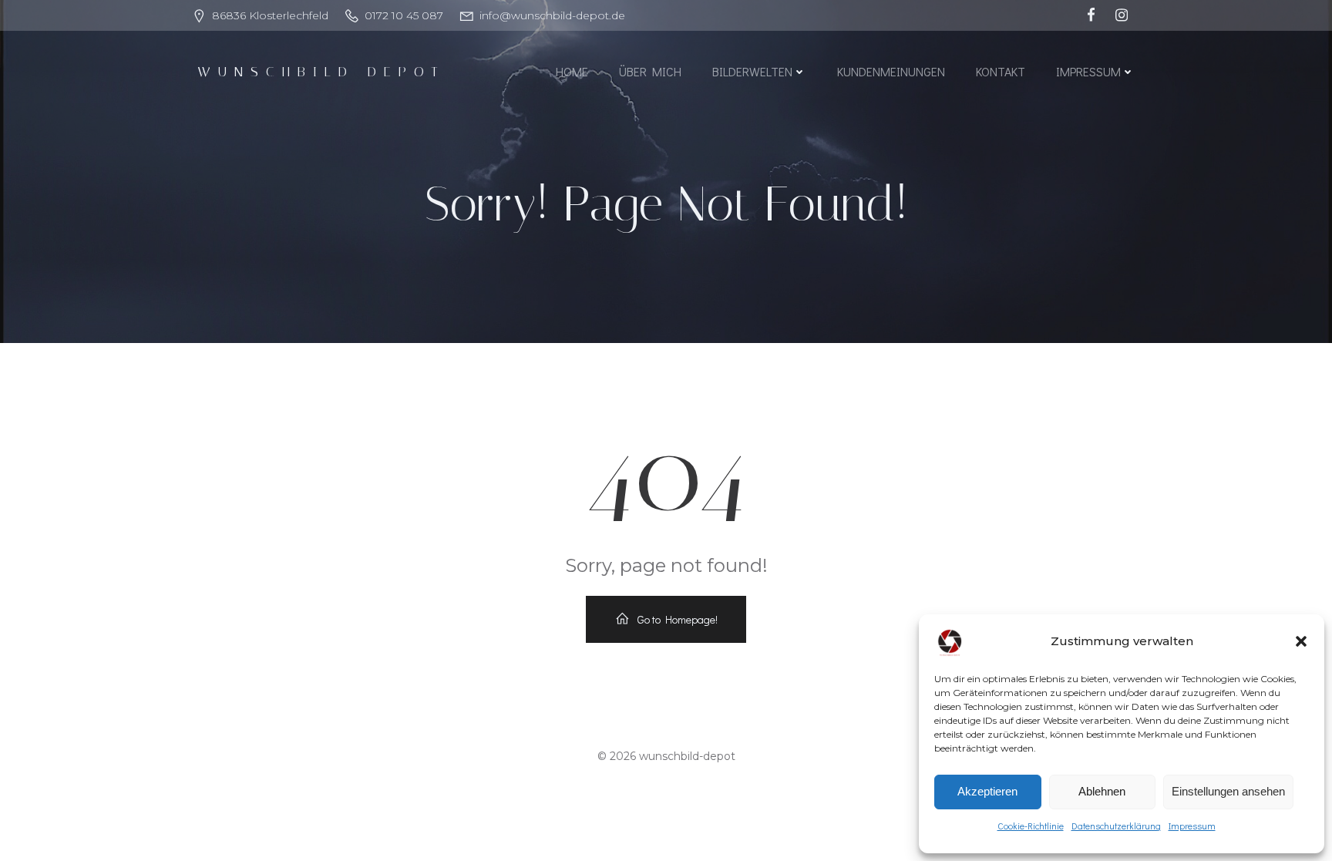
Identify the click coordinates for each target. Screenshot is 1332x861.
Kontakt (1000, 71)
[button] (1301, 641)
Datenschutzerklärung (1116, 825)
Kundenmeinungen (891, 71)
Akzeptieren (987, 791)
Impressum (1192, 825)
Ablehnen (1101, 791)
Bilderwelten (752, 71)
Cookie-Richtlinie (1030, 825)
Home (572, 71)
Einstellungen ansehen (1228, 791)
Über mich (650, 71)
